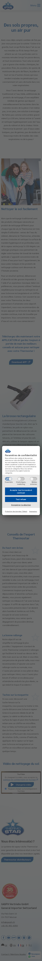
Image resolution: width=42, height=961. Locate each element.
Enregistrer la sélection (21, 505)
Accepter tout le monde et (21, 491)
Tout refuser (21, 499)
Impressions (33, 511)
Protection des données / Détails (16, 511)
